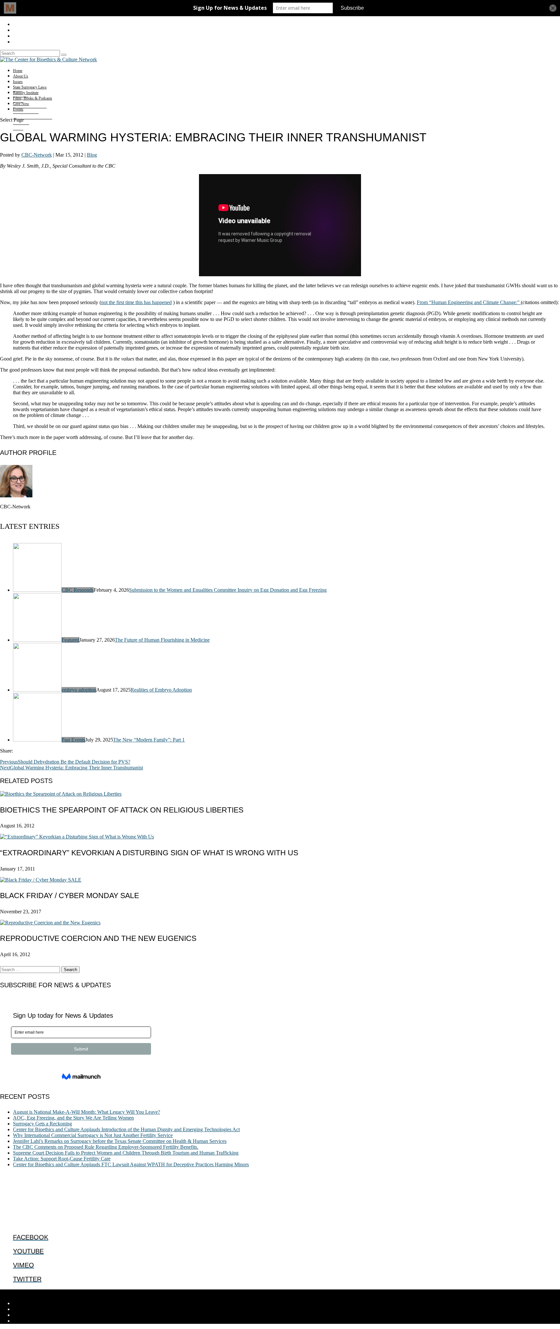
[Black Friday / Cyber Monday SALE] (40, 880)
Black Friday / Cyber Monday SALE (69, 895)
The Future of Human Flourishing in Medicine (162, 640)
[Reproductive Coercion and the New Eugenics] (50, 922)
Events (18, 109)
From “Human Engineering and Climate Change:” (469, 302)
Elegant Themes (43, 1292)
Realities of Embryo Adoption (161, 690)
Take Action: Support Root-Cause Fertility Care (62, 1158)
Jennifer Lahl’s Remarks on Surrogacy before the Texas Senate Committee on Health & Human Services (120, 1141)
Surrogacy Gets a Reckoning (42, 1123)
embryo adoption (79, 690)
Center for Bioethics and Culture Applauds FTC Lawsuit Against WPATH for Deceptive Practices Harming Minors (131, 1164)
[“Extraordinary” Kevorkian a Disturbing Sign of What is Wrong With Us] (77, 836)
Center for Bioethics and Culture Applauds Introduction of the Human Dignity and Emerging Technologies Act (126, 1129)
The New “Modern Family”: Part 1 (149, 739)
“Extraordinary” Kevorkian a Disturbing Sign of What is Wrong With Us (149, 852)
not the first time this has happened (136, 302)
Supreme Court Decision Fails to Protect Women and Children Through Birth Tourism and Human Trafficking (126, 1153)
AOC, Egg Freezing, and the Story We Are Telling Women (73, 1118)
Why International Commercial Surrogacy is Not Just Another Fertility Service (93, 1135)
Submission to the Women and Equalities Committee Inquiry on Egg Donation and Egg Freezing (228, 590)
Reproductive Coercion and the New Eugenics (98, 938)
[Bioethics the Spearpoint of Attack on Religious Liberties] (61, 794)
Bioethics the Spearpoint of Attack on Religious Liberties (121, 810)
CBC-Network (36, 155)
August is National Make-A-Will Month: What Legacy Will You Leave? (86, 1112)
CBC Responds (78, 590)
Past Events (73, 739)
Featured (70, 640)
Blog (92, 155)
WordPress (101, 1292)
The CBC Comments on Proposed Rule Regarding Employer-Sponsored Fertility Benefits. (105, 1147)
